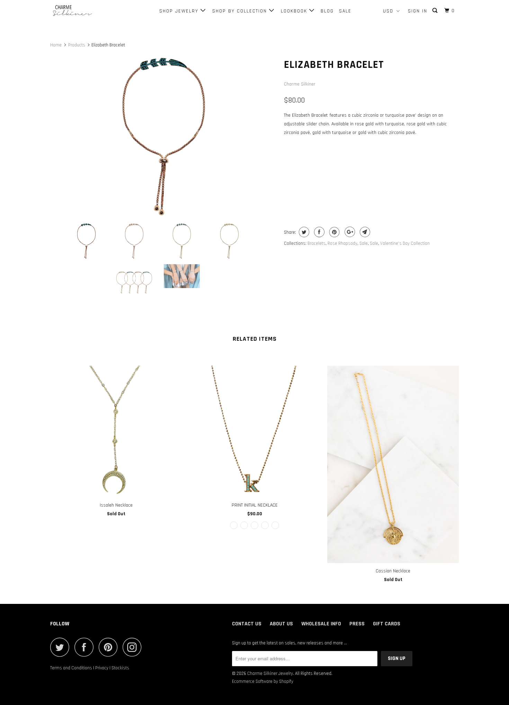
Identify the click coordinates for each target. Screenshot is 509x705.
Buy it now (415, 190)
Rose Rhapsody (342, 243)
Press (357, 623)
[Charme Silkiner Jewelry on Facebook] (85, 647)
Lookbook (295, 11)
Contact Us (246, 623)
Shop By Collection (240, 11)
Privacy (101, 668)
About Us (281, 623)
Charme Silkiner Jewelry (270, 673)
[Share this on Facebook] (318, 232)
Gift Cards (386, 623)
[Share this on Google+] (349, 232)
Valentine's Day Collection (405, 243)
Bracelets (316, 243)
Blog (327, 11)
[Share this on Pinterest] (334, 232)
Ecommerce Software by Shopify (262, 681)
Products (76, 45)
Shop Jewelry (179, 11)
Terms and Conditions (71, 668)
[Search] (435, 11)
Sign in (417, 11)
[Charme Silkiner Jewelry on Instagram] (134, 647)
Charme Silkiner (299, 84)
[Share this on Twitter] (303, 232)
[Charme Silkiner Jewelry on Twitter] (61, 647)
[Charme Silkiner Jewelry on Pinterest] (110, 647)
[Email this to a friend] (364, 232)
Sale (345, 11)
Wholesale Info (321, 623)
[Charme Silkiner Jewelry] (85, 11)
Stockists (120, 668)
